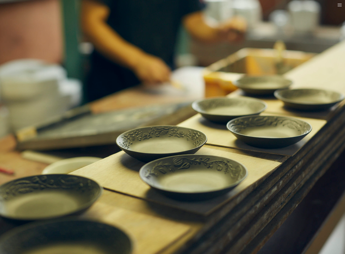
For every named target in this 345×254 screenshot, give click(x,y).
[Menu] (339, 5)
